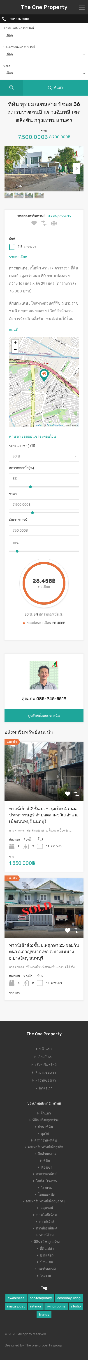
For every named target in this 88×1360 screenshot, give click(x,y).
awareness (16, 1298)
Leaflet (38, 425)
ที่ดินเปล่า (47, 1249)
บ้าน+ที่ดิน (45, 1127)
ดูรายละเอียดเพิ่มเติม (44, 789)
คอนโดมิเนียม (46, 1215)
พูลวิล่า (46, 1134)
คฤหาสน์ (46, 1208)
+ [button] (15, 343)
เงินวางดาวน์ (18, 520)
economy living (69, 1298)
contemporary (41, 1298)
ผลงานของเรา (45, 1080)
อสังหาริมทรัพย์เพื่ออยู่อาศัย (45, 1201)
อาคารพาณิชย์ (46, 1174)
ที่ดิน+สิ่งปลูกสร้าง (45, 1120)
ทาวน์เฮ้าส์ (46, 1222)
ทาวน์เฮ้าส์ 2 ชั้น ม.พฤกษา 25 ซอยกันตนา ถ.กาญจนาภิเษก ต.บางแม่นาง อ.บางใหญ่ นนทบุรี (44, 952)
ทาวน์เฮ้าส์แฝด (47, 1228)
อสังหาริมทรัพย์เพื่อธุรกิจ (45, 1147)
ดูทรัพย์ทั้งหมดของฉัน (44, 716)
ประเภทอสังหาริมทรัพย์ (19, 47)
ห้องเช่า (46, 1167)
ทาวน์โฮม (46, 1235)
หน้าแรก (45, 1049)
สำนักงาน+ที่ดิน (45, 1140)
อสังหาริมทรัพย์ (46, 1064)
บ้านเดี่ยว (46, 1255)
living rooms (56, 1306)
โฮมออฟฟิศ (46, 1194)
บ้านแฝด (46, 1262)
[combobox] (44, 36)
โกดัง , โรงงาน (46, 1181)
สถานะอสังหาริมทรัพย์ (18, 28)
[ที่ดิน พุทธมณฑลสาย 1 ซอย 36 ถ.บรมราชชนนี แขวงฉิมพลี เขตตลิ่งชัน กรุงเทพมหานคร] (44, 375)
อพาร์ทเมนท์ (47, 1269)
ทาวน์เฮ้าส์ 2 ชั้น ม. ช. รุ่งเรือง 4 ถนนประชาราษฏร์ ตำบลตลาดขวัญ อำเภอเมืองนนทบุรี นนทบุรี (44, 815)
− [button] (15, 349)
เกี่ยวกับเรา (45, 1057)
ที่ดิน (46, 1161)
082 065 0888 (19, 19)
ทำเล (6, 66)
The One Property (44, 7)
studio (76, 1306)
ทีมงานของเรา (45, 1072)
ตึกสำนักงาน (47, 1154)
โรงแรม (46, 1188)
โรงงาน (45, 1276)
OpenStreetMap (55, 425)
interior (35, 1306)
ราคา (13, 494)
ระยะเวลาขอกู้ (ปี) (22, 446)
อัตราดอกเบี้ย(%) (21, 468)
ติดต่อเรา (45, 1088)
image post (16, 1306)
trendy (44, 1315)
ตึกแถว (45, 1113)
